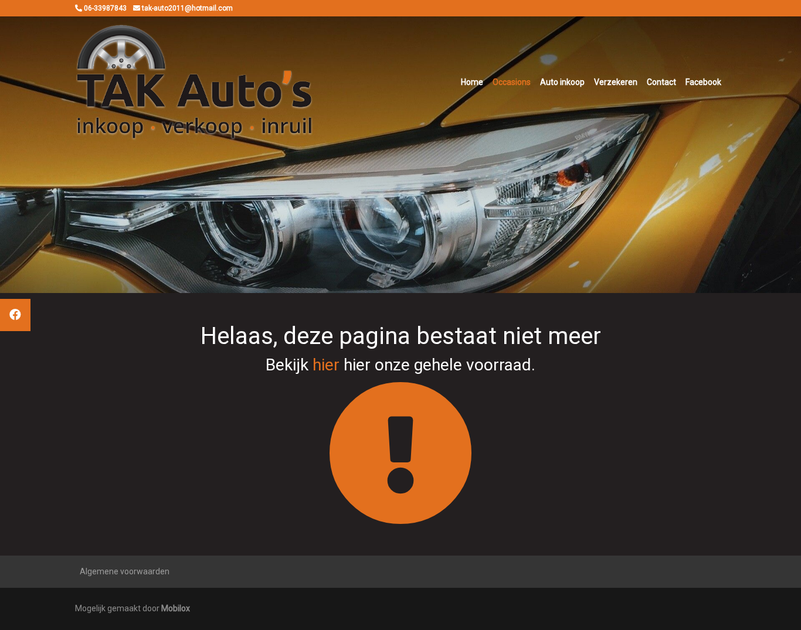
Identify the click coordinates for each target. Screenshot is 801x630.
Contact (661, 82)
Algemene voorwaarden (124, 571)
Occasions (512, 82)
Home (472, 82)
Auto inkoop (562, 82)
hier (326, 364)
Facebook (703, 82)
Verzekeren (615, 82)
